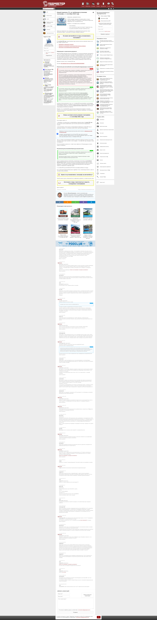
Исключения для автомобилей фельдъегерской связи (69, 47)
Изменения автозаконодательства (87, 189)
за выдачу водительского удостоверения (48, 65)
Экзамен (98, 6)
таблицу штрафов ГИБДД (48, 90)
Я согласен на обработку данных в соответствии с (74, 609)
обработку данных (107, 31)
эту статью (64, 572)
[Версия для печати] (93, 12)
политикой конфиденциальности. (82, 617)
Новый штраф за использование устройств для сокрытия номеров (48, 102)
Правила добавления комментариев (87, 595)
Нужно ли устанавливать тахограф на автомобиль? (77, 174)
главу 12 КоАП (49, 89)
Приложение (103, 6)
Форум (112, 6)
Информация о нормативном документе (66, 44)
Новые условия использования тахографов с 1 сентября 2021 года (76, 115)
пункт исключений (83, 520)
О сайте (108, 6)
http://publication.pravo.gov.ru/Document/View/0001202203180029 (72, 63)
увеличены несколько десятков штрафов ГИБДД (49, 87)
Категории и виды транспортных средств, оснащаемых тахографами (77, 182)
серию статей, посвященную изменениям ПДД (48, 75)
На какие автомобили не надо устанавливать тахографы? (77, 36)
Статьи (83, 6)
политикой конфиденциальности (84, 609)
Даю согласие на (50, 53)
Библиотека (87, 6)
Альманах (93, 6)
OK (98, 617)
